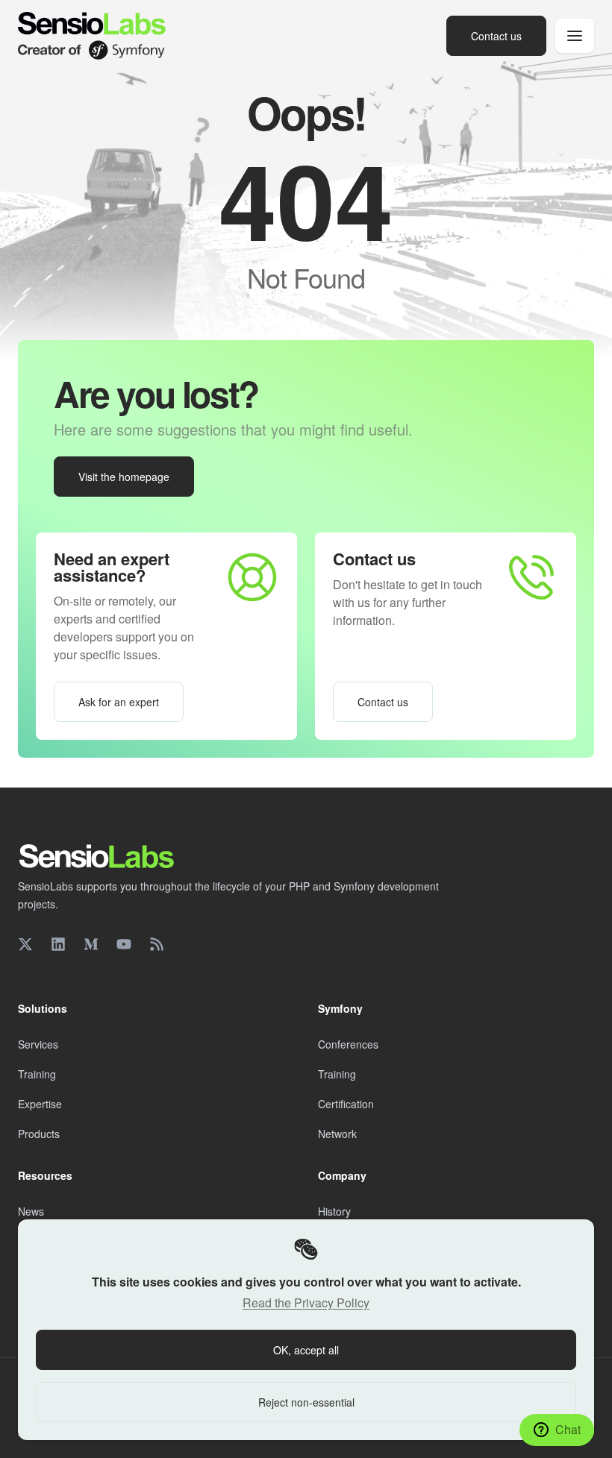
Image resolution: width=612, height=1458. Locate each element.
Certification (346, 1103)
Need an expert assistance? (111, 567)
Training (37, 1073)
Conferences (348, 1044)
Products (39, 1133)
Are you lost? (156, 393)
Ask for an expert (118, 701)
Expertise (40, 1103)
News (31, 1211)
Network (337, 1133)
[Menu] (574, 36)
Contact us (374, 559)
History (334, 1211)
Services (38, 1044)
